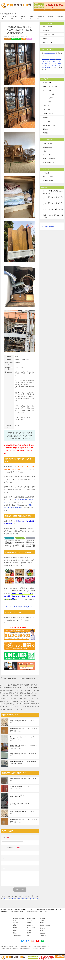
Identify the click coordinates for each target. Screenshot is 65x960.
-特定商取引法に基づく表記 (45, 925)
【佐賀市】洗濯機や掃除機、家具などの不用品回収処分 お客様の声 (30, 678)
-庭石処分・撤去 (30, 925)
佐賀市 (23, 38)
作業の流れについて (48, 147)
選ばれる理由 (14, 17)
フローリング (45, 59)
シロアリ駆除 (46, 105)
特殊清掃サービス (47, 42)
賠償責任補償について (17, 933)
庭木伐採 (45, 129)
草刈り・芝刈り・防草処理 (50, 86)
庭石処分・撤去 (47, 82)
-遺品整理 (29, 922)
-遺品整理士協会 (43, 935)
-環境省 (41, 930)
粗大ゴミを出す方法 (48, 176)
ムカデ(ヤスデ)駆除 (48, 113)
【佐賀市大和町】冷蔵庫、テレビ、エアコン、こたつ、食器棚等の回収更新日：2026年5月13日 (23, 730)
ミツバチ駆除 (48, 102)
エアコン (52, 59)
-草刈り (28, 935)
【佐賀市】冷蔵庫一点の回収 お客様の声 (11, 678)
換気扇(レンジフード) (52, 61)
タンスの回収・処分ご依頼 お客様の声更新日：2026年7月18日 (19, 787)
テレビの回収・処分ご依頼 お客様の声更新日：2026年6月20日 (19, 795)
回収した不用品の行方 (49, 158)
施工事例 (31, 17)
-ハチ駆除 (29, 930)
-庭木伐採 (29, 932)
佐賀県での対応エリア (49, 143)
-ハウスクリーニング (31, 927)
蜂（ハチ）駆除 (47, 90)
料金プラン (50, 17)
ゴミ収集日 (46, 173)
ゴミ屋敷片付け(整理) (48, 34)
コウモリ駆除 (46, 121)
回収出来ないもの (49, 162)
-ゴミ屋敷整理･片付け (31, 924)
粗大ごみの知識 (49, 180)
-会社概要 (42, 920)
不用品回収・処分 (16, 38)
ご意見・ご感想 (41, 17)
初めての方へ (5, 17)
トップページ (15, 920)
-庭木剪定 (29, 933)
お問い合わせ (60, 17)
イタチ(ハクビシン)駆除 (49, 125)
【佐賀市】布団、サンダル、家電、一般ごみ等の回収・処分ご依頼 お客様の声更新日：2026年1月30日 (23, 747)
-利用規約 (42, 922)
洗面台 (50, 63)
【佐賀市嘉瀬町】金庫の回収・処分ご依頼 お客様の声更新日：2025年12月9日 (23, 754)
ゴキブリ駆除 (46, 109)
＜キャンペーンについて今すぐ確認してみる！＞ (20, 607)
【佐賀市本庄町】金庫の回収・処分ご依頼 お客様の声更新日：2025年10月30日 (23, 762)
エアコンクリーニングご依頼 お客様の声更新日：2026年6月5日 (20, 804)
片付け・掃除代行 (47, 26)
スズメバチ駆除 (49, 98)
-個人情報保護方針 (43, 924)
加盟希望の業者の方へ (48, 226)
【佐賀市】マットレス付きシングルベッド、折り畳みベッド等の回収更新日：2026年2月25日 (23, 738)
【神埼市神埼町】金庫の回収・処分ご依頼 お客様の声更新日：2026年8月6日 (23, 779)
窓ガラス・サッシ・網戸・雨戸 (53, 65)
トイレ (54, 63)
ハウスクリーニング (50, 53)
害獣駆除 (45, 117)
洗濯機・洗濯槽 (46, 67)
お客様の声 (23, 17)
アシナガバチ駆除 (49, 94)
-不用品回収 (29, 920)
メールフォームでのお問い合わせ (50, 9)
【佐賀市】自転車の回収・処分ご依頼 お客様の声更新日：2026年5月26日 (22, 721)
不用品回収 (46, 30)
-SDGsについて (43, 932)
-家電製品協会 (42, 933)
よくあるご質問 (47, 155)
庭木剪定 (45, 133)
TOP (31, 909)
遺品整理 (45, 38)
